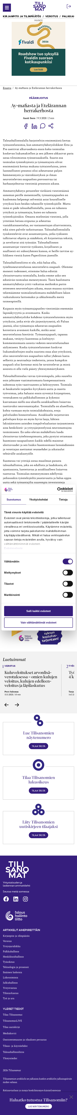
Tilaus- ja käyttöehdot (15, 1046)
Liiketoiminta (10, 977)
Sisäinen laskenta (12, 972)
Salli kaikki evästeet (38, 611)
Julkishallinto (10, 983)
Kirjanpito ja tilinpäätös (22, 16)
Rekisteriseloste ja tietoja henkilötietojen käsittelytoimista (32, 1090)
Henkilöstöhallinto (13, 957)
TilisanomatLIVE (12, 1021)
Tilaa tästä (38, 746)
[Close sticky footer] (71, 1098)
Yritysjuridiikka (11, 946)
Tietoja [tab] (63, 499)
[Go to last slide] (6, 705)
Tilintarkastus (10, 993)
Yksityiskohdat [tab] (38, 499)
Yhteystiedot (10, 1058)
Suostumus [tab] (14, 499)
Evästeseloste (13, 548)
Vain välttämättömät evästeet (38, 622)
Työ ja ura (8, 998)
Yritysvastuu (10, 988)
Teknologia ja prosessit (16, 967)
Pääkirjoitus (38, 98)
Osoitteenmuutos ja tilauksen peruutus (25, 1040)
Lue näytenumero (38, 1106)
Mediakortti (9, 1033)
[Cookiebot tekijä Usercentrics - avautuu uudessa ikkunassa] (57, 489)
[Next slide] (17, 705)
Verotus (51, 16)
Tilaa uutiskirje (11, 1027)
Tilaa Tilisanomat (12, 1015)
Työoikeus (9, 962)
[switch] (68, 573)
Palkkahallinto (11, 951)
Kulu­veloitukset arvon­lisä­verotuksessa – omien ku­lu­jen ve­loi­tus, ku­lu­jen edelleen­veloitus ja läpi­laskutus (30, 679)
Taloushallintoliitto (13, 1052)
